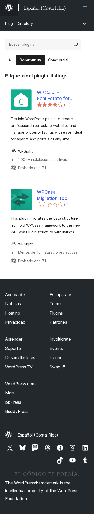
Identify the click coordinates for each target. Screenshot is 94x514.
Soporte (13, 348)
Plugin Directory (19, 23)
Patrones (58, 322)
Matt (10, 392)
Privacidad (15, 322)
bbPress (13, 402)
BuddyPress (16, 411)
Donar (55, 357)
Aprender (13, 339)
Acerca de (15, 294)
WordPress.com (20, 383)
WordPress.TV (19, 366)
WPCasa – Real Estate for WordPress (53, 96)
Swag (58, 366)
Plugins (56, 313)
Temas (56, 303)
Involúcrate (60, 339)
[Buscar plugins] (76, 44)
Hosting (12, 313)
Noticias (13, 303)
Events (56, 348)
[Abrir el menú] (85, 8)
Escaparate (60, 294)
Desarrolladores (20, 357)
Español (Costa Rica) (37, 435)
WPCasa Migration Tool (52, 195)
